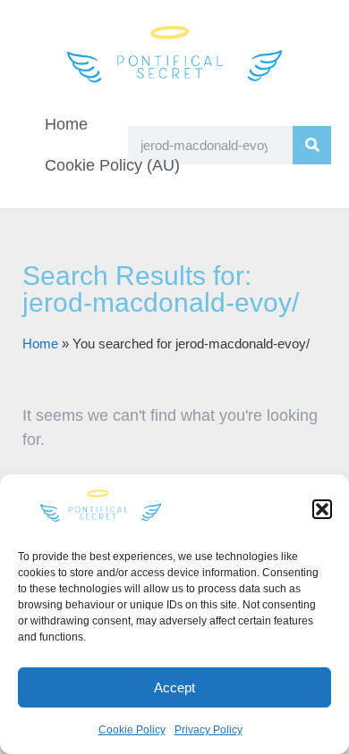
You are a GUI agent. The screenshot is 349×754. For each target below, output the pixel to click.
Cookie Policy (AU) (112, 165)
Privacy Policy (208, 730)
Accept (174, 687)
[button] (322, 509)
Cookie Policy (132, 730)
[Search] (312, 145)
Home (66, 124)
